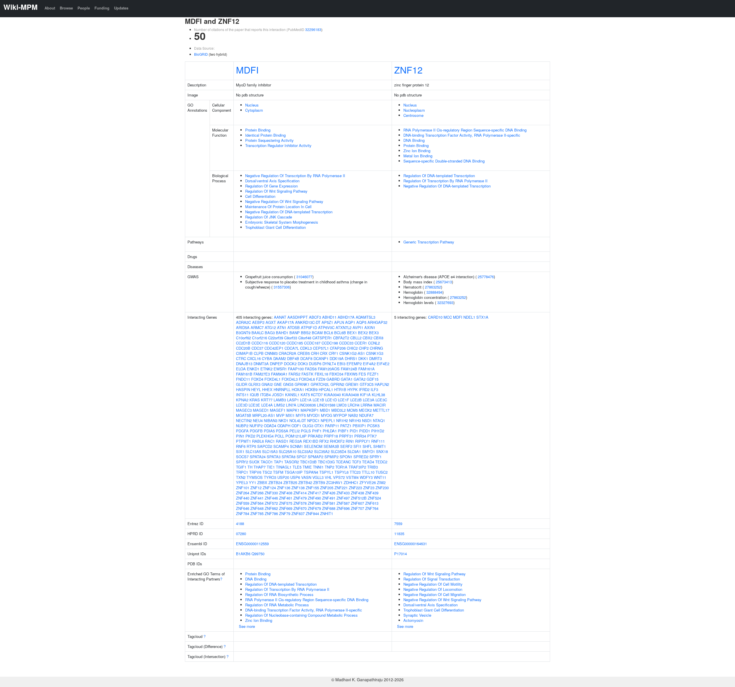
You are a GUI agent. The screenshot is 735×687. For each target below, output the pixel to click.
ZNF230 (382, 487)
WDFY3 (366, 477)
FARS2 (294, 374)
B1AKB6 (243, 553)
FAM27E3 (262, 374)
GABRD (333, 379)
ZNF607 (357, 503)
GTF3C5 (367, 384)
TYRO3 (270, 477)
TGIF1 (241, 467)
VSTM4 (352, 477)
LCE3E (254, 405)
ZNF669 (285, 508)
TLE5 (297, 467)
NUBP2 (242, 425)
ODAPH (283, 425)
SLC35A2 (322, 451)
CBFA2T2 (341, 337)
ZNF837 (298, 513)
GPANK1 (302, 384)
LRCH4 (353, 405)
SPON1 (346, 456)
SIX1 (240, 451)
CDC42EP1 (273, 348)
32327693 (445, 302)
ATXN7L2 (343, 327)
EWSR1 (280, 368)
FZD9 (320, 379)
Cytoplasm (254, 110)
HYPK (352, 389)
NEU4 (258, 420)
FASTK (307, 374)
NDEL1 (469, 317)
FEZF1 (373, 374)
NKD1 (283, 420)
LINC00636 (306, 405)
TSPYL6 (341, 472)
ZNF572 (271, 503)
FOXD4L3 (290, 379)
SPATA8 (288, 456)
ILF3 (374, 389)
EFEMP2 (354, 363)
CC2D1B (243, 343)
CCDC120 (277, 343)
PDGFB (256, 431)
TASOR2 (291, 462)
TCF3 (356, 462)
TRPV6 (255, 472)
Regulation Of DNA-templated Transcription (439, 175)
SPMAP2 (315, 456)
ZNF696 (343, 508)
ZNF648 (257, 508)
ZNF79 (284, 513)
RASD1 (282, 441)
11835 (399, 533)
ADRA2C (243, 322)
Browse (66, 8)
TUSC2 (382, 472)
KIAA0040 (332, 394)
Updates (121, 8)
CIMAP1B (244, 353)
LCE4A (267, 405)
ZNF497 (343, 498)
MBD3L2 (338, 410)
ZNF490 (314, 498)
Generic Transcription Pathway (428, 242)
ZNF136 (283, 487)
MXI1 (290, 415)
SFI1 (357, 446)
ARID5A (242, 327)
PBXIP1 (359, 425)
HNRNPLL (282, 389)
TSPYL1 (326, 472)
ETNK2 (266, 368)
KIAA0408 (350, 394)
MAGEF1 (277, 410)
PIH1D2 (377, 431)
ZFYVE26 (367, 482)
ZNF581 (328, 503)
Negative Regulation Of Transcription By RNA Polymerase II (295, 175)
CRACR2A (287, 353)
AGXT (271, 322)
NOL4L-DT (297, 420)
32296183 (313, 29)
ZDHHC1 (351, 482)
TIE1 (271, 467)
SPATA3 (274, 456)
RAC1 (270, 441)
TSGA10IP (294, 472)
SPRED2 (360, 456)
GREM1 (352, 384)
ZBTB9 (319, 482)
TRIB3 (372, 467)
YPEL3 (242, 482)
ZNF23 (368, 487)
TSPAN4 (311, 472)
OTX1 (319, 425)
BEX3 (374, 332)
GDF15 (372, 379)
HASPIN (243, 389)
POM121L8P (296, 436)
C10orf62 (243, 337)
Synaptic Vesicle (417, 615)
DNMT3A (261, 363)
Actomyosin (413, 620)
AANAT (280, 317)
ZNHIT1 (326, 513)
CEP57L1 (321, 348)
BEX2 (363, 332)
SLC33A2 (305, 451)
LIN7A (291, 405)
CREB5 (303, 353)
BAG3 (270, 332)
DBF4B (293, 358)
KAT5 (305, 394)
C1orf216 (259, 337)
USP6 (295, 477)
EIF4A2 (369, 363)
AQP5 (361, 322)
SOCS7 (242, 456)
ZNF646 (242, 508)
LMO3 (341, 405)
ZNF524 (374, 498)
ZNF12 (408, 69)
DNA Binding (414, 140)
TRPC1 (242, 472)
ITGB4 (265, 394)
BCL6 (328, 332)
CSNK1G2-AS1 (352, 353)
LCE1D (331, 399)
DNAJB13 (244, 363)
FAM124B (349, 368)
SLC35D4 (338, 451)
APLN (339, 322)
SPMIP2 (331, 456)
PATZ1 (345, 425)
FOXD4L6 (307, 379)
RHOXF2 (337, 441)
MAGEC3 (244, 410)
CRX (324, 353)
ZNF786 (271, 513)
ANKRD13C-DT (307, 322)
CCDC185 (295, 343)
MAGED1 (261, 410)
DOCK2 (290, 363)
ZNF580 (314, 503)
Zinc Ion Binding (416, 150)
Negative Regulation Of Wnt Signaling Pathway (284, 201)
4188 (240, 523)
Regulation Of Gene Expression (271, 186)
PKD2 (250, 436)
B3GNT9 (243, 332)
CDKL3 (306, 348)
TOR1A (341, 467)
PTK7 (372, 436)
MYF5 (301, 415)
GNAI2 (267, 384)
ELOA (241, 368)
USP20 (283, 477)
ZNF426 (328, 493)
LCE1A (306, 399)
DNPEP (276, 363)
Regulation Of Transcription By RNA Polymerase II (445, 180)
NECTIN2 (244, 420)
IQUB (254, 394)
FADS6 (311, 368)
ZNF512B (359, 498)
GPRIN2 (337, 384)
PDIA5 (269, 431)
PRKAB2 (315, 436)
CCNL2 (374, 343)
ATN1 (281, 327)
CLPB (259, 353)
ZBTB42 (305, 482)
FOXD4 (257, 379)
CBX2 (367, 337)
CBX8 (378, 337)
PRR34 (360, 436)
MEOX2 (365, 410)
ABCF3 (315, 317)
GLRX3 (254, 384)
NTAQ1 (379, 420)
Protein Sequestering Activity (269, 140)
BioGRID (201, 54)
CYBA (267, 358)
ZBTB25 (290, 482)
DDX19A (337, 358)
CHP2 (364, 348)
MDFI (247, 69)
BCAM (317, 332)
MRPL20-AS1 (263, 415)
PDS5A (282, 431)
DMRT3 (375, 358)
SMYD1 (368, 451)
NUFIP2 (256, 425)
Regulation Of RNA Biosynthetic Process (279, 594)
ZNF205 (326, 487)
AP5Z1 (327, 322)
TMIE (307, 467)
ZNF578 (300, 503)
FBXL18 (321, 374)
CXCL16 (254, 358)
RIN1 (350, 441)
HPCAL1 (326, 389)
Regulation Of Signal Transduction (431, 579)
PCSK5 (373, 425)
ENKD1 (253, 368)
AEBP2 (258, 322)
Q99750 (258, 553)
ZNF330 (271, 493)
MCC (448, 317)
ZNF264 (242, 493)
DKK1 (363, 358)
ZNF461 (285, 498)
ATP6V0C (326, 327)
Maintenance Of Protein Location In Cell (278, 206)
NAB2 (353, 415)
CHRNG (376, 348)
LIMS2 (279, 405)
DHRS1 (351, 358)
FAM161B (244, 374)
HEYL (256, 389)
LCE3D (241, 405)
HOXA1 (298, 389)
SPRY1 (376, 456)
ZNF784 (242, 513)
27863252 (433, 287)
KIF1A (365, 394)
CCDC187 (312, 343)
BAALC (258, 332)
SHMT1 (379, 446)
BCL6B (340, 332)
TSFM (278, 472)
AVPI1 (358, 327)
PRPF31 (346, 436)
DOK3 (303, 363)
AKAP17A (285, 322)
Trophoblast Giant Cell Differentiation (275, 227)
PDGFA (242, 431)
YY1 (252, 482)
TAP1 (278, 462)
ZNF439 (371, 493)
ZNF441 (257, 498)
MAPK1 (293, 410)
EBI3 (341, 363)
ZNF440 (242, 498)
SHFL (367, 446)
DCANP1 (321, 358)
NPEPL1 (328, 420)
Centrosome (413, 115)
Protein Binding (257, 130)
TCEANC (343, 462)
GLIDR (241, 384)
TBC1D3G (326, 462)
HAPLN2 (382, 384)
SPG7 (302, 456)
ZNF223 (355, 487)
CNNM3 (271, 353)
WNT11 (380, 477)
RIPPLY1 (362, 441)
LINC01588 (326, 405)
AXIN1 (369, 327)
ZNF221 (341, 487)
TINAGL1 (283, 467)
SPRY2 (242, 462)
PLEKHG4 (265, 436)
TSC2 (267, 472)
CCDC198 (330, 343)
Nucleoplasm (414, 110)
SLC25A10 (287, 451)
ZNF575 (285, 503)
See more (247, 626)
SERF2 (346, 446)
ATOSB (293, 327)
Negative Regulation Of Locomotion (432, 589)
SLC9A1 (354, 451)
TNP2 (329, 467)
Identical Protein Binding (265, 135)
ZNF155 (312, 487)
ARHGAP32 (377, 322)
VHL (328, 477)
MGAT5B (243, 415)
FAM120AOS (329, 368)
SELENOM (313, 446)
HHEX (267, 389)
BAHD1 (282, 332)
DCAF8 (306, 358)
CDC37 (257, 348)
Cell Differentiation (260, 196)
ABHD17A (346, 317)
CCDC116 (260, 343)
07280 (241, 533)
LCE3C (381, 399)
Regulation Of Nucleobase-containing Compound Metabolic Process (301, 615)
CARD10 (435, 317)
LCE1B (318, 399)
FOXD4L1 (272, 379)
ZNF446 (271, 498)
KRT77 (266, 399)
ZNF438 (357, 493)
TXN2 (240, 477)
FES (362, 374)
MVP (280, 415)
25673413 (444, 282)
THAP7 (260, 467)
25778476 (486, 276)
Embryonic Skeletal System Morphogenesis (281, 222)
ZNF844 (312, 513)
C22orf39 (275, 337)
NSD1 (367, 420)
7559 (398, 523)
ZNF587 (343, 503)
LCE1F (343, 399)
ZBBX (262, 482)
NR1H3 (355, 420)
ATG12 (270, 327)
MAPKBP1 (310, 410)
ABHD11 (329, 317)
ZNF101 (242, 487)
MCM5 (352, 410)
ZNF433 (343, 493)
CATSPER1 (322, 337)
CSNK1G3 (374, 353)
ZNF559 (242, 503)
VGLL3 (318, 477)
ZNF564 (257, 503)
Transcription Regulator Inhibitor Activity (278, 145)
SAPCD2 (264, 446)
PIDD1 (364, 431)
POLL (279, 436)
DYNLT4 (329, 363)
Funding (101, 8)
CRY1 (333, 353)
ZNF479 (300, 498)
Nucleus (252, 105)
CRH (315, 353)
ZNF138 (298, 487)
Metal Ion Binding (417, 155)
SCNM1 (296, 446)
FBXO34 (336, 374)
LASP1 (293, 399)
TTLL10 (368, 472)
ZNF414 (300, 493)
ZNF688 (328, 508)
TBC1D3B (308, 462)
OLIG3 (307, 425)
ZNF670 (300, 508)
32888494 (434, 292)
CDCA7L (292, 348)
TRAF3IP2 (357, 467)
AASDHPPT (297, 317)
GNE (278, 384)
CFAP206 (338, 348)
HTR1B (340, 389)
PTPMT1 (243, 441)
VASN (306, 477)
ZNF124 (269, 487)
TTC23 (355, 472)
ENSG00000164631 (410, 543)
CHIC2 (352, 348)
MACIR (380, 405)
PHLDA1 (330, 431)
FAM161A (366, 368)
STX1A (482, 317)
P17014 (400, 553)
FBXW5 (351, 374)
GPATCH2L (320, 384)
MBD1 (325, 410)
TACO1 (267, 462)
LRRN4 (366, 405)
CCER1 (361, 343)
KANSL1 (292, 394)
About (50, 8)
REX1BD (310, 441)
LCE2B (356, 399)
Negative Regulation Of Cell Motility (433, 584)
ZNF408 (285, 493)
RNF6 (240, 446)
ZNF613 (371, 503)
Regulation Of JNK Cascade (268, 217)
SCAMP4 (281, 446)
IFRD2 (364, 389)
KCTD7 (317, 394)
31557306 (282, 287)
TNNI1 (318, 467)
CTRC (241, 358)
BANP (294, 332)
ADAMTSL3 (365, 317)
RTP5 (251, 446)
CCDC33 (346, 343)
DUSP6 (315, 363)
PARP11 (332, 425)
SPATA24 (258, 456)
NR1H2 (342, 420)
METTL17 (381, 410)
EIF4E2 (383, 363)
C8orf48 (304, 337)
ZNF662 (271, 508)
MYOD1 (313, 415)
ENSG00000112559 (252, 543)
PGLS (306, 431)
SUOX (254, 462)
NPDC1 (313, 420)
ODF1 (296, 425)
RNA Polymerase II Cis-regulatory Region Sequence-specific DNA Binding (465, 130)
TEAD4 (368, 462)
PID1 (354, 431)
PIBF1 (343, 431)
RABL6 (258, 441)
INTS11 (242, 394)
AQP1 (350, 322)
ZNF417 (314, 493)
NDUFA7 (366, 415)
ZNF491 (328, 498)
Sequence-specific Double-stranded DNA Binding (444, 161)
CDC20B (243, 348)
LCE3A (368, 399)
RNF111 (378, 441)
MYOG (326, 415)
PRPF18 (331, 436)
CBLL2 (355, 337)
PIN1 (240, 436)
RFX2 (324, 441)
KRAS (254, 399)
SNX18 (382, 451)
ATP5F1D (309, 327)
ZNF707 (357, 508)
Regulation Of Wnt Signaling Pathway (276, 191)
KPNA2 (242, 399)
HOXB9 (311, 389)
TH (249, 467)
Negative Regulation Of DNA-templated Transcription (288, 211)
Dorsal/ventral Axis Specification (272, 180)
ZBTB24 (275, 482)
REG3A (295, 441)
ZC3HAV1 (334, 482)
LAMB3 (280, 399)
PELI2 (294, 431)
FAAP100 (296, 368)
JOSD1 (278, 394)
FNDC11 (243, 379)
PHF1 (317, 431)
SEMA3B (331, 446)
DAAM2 (279, 358)
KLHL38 (378, 394)
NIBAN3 (270, 420)
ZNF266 (257, 493)
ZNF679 (314, 508)
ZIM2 (381, 482)
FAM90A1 (279, 374)
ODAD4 (270, 425)
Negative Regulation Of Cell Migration (434, 594)
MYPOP (340, 415)
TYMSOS (255, 477)
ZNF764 (371, 508)
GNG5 (288, 384)
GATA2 (359, 379)
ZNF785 (257, 513)
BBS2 (306, 332)
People (84, 8)
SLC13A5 (253, 451)
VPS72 (339, 477)
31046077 (304, 276)
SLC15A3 (270, 451)
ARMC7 (257, 327)
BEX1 (352, 332)
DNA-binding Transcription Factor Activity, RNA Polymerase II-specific (461, 135)
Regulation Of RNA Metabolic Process (277, 604)
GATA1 (347, 379)
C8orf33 (290, 337)
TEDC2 (381, 462)
